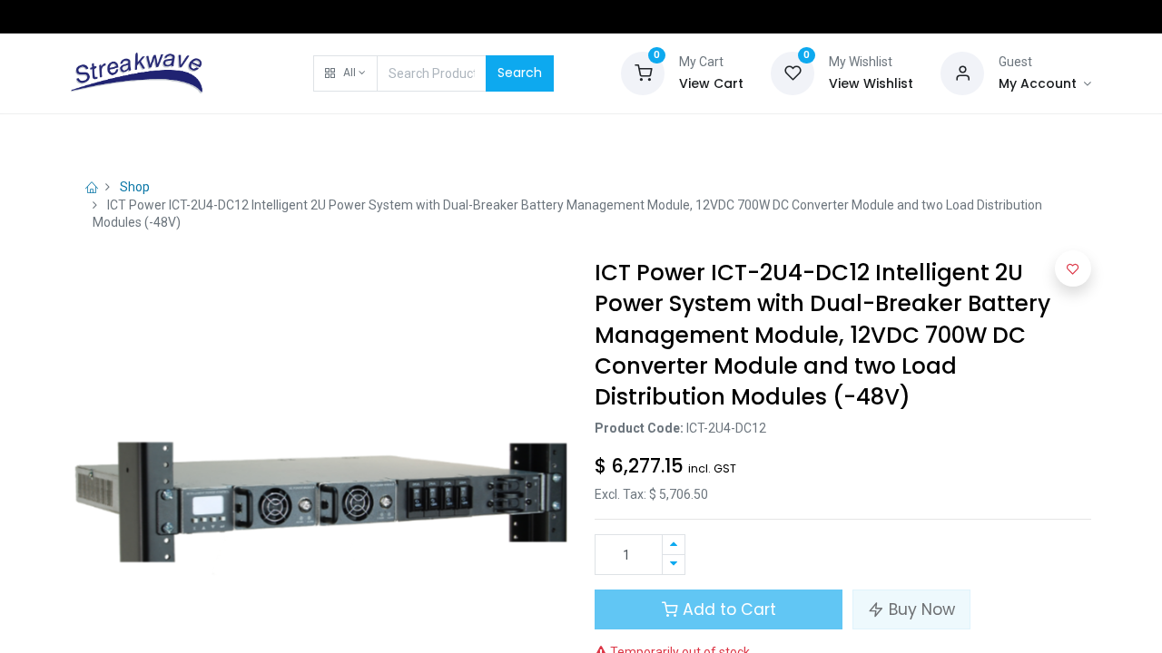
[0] (643, 71)
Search (519, 72)
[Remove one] (673, 564)
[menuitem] (116, 137)
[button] (345, 73)
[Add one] (673, 544)
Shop (135, 187)
